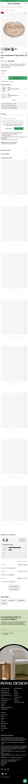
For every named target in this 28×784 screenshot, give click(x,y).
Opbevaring (16, 700)
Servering (16, 693)
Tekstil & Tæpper (18, 697)
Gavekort (3, 705)
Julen (2, 730)
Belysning (16, 692)
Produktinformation (6, 150)
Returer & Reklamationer (6, 695)
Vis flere (14, 100)
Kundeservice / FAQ (5, 690)
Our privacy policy (8, 125)
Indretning (16, 695)
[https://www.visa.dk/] (5, 774)
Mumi (2, 719)
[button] (24, 3)
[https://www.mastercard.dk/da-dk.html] (2, 774)
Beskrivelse (3, 114)
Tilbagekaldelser (4, 709)
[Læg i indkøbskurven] (25, 89)
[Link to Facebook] (5, 769)
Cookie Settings (8, 128)
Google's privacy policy (17, 125)
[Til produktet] (14, 89)
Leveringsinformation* (6, 693)
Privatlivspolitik (4, 700)
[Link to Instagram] (8, 769)
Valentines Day (4, 714)
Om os (2, 697)
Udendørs (3, 718)
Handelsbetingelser (5, 692)
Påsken (2, 716)
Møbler (15, 690)
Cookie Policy (4, 702)
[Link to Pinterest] (2, 769)
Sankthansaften (4, 723)
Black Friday (3, 726)
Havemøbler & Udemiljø (19, 702)
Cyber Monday (4, 728)
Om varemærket (5, 154)
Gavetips (3, 721)
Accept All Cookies (19, 128)
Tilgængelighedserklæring (6, 707)
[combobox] (14, 73)
